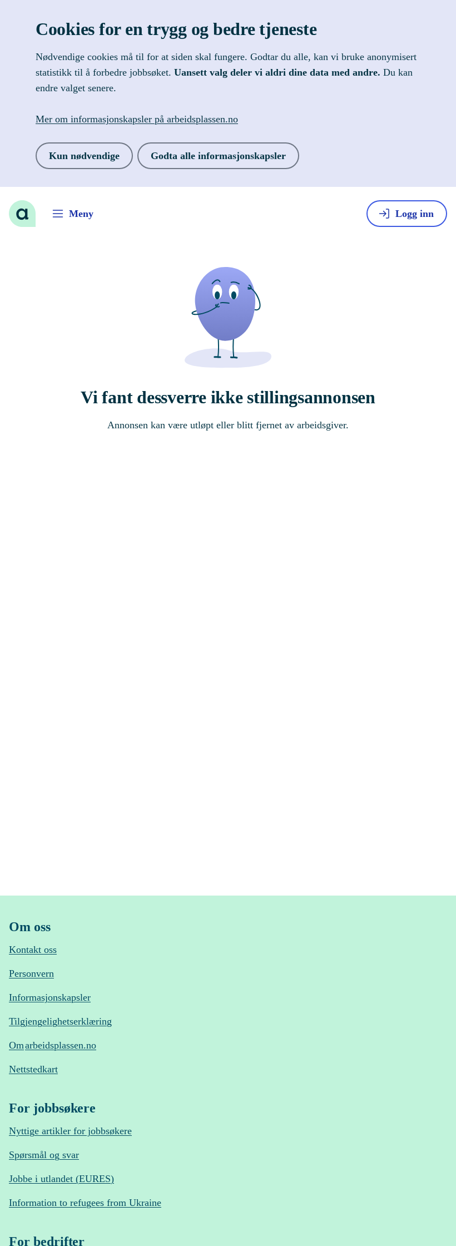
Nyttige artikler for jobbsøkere (77, 1131)
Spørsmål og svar (50, 1155)
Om (60, 1045)
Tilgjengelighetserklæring (67, 1021)
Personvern (35, 974)
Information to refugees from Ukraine (94, 1203)
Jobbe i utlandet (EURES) (68, 1179)
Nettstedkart (37, 1069)
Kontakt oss (36, 950)
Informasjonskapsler (56, 997)
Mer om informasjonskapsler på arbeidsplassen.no (153, 119)
